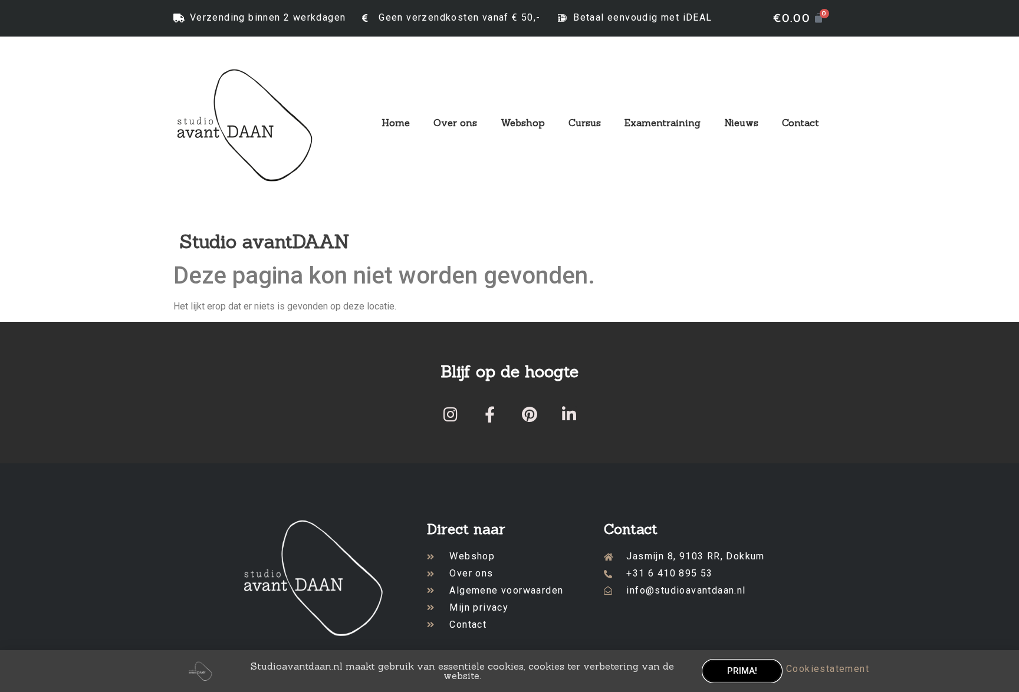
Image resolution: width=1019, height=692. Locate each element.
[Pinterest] (529, 414)
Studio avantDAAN (264, 241)
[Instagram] (450, 414)
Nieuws (741, 122)
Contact (800, 122)
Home (396, 122)
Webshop (523, 122)
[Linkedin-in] (569, 414)
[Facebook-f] (490, 414)
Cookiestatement (827, 668)
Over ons (455, 122)
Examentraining (662, 122)
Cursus (584, 122)
